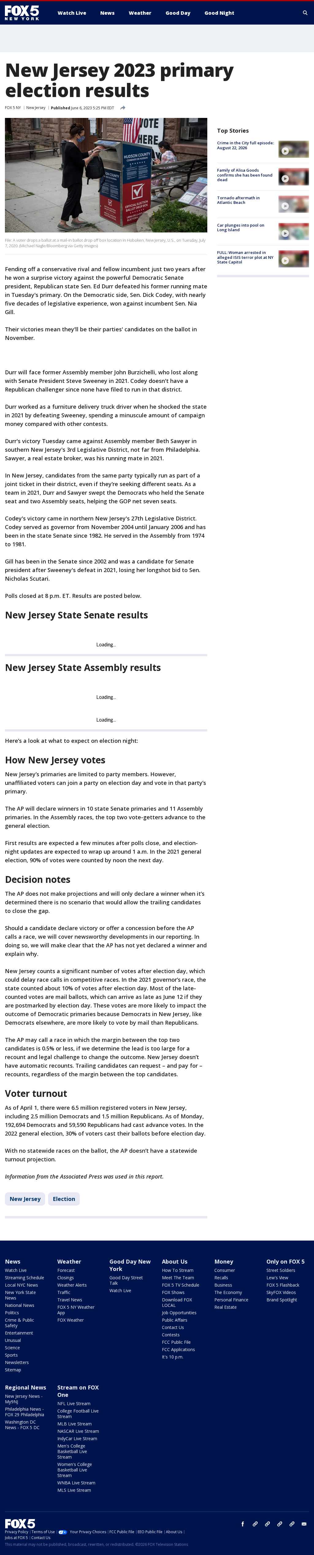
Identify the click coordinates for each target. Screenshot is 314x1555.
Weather (69, 1261)
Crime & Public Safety (19, 1322)
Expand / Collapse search (305, 13)
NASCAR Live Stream (78, 1431)
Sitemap (13, 1370)
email (304, 1524)
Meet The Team (178, 1277)
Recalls (221, 1277)
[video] (293, 149)
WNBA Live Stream (76, 1483)
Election (64, 1198)
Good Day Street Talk (126, 1280)
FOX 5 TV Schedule (180, 1285)
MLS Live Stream (74, 1490)
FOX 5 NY (13, 107)
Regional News (25, 1387)
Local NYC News (21, 1285)
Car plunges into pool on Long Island (240, 227)
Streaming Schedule (24, 1277)
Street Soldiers (280, 1270)
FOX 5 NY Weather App (75, 1309)
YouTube (280, 1524)
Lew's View (277, 1277)
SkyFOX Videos (281, 1292)
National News (19, 1305)
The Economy (228, 1292)
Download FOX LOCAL (177, 1302)
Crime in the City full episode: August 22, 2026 (245, 145)
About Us (174, 1261)
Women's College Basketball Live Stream (74, 1469)
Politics (12, 1312)
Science (12, 1347)
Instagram (255, 1524)
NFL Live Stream (73, 1403)
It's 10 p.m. (172, 1357)
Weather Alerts (72, 1285)
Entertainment (19, 1333)
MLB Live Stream (74, 1424)
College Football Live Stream (78, 1413)
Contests (171, 1335)
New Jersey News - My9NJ (24, 1399)
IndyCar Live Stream (77, 1438)
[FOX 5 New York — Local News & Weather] (25, 13)
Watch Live (16, 1270)
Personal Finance (231, 1300)
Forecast (66, 1270)
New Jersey (35, 107)
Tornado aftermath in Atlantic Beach (238, 200)
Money (223, 1261)
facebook (243, 1524)
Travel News (69, 1300)
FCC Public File (176, 1342)
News (12, 1261)
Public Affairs (174, 1320)
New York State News (20, 1295)
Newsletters (17, 1362)
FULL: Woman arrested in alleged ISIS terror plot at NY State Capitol (245, 257)
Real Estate (225, 1307)
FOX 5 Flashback (282, 1285)
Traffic (63, 1292)
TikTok (267, 1524)
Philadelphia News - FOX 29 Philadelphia (24, 1411)
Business (223, 1285)
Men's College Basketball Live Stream (72, 1451)
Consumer (224, 1270)
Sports (11, 1355)
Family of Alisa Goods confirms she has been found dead (245, 174)
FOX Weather (70, 1320)
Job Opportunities (179, 1312)
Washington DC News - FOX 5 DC (22, 1424)
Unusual (13, 1340)
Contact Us (173, 1327)
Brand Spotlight (281, 1300)
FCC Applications (178, 1349)
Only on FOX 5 (285, 1261)
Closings (65, 1277)
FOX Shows (173, 1292)
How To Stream (177, 1270)
